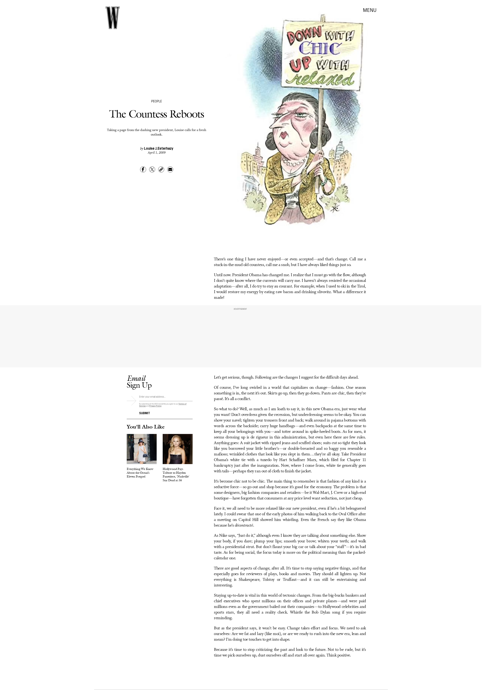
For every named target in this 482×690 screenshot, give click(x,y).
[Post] (152, 169)
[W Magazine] (112, 18)
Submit (144, 412)
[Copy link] (161, 169)
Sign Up (139, 382)
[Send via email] (170, 169)
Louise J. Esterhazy (158, 148)
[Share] (143, 169)
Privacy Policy (155, 406)
